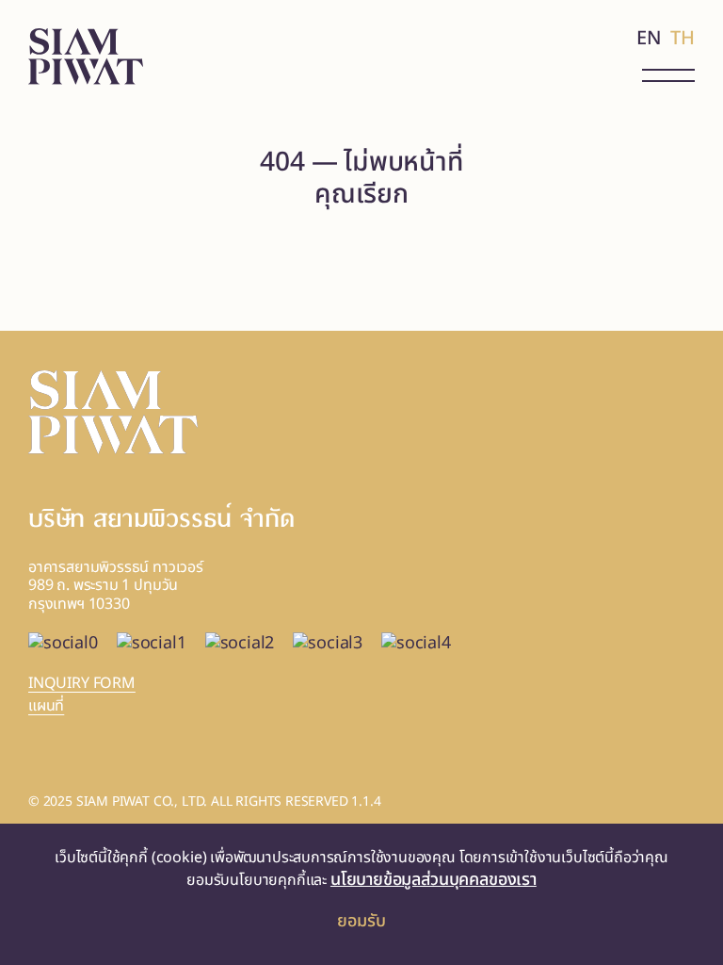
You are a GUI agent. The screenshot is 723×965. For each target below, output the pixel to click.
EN (649, 39)
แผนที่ (46, 706)
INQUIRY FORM (82, 684)
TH (682, 39)
